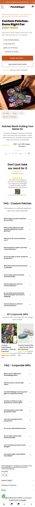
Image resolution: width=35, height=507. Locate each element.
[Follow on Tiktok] (6, 475)
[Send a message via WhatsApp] (3, 496)
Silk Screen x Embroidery (9, 117)
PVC (21, 113)
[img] (17, 171)
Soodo (23, 500)
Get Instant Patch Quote (17, 64)
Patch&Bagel (27, 498)
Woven (15, 113)
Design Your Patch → (17, 58)
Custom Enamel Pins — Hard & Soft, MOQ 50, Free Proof (25, 347)
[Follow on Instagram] (3, 475)
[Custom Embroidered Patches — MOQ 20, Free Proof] (17, 191)
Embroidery (6, 113)
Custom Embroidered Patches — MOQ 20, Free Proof (8, 348)
